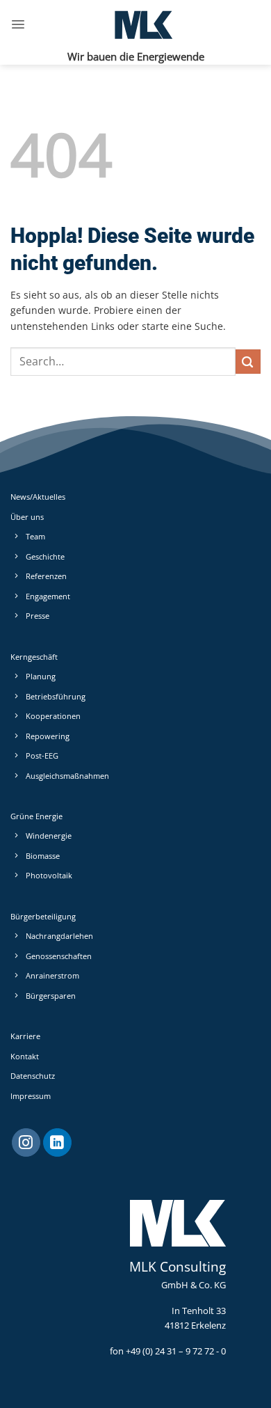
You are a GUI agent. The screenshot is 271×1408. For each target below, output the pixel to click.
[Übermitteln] (248, 361)
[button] (18, 24)
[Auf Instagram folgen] (26, 1142)
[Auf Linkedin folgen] (57, 1142)
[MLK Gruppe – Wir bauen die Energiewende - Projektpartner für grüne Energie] (143, 24)
